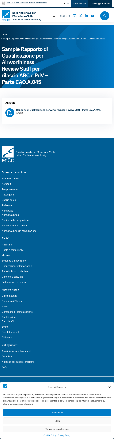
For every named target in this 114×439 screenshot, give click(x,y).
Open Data (7, 356)
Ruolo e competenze (13, 250)
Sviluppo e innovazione (14, 260)
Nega (57, 421)
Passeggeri (8, 194)
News (5, 306)
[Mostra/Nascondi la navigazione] (54, 16)
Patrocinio (7, 244)
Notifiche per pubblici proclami (18, 362)
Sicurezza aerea (10, 178)
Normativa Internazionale (15, 225)
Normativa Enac (10, 215)
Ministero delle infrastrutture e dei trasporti (27, 2)
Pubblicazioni (9, 317)
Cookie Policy (49, 435)
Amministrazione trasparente (17, 351)
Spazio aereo (9, 200)
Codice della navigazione (15, 220)
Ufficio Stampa (9, 296)
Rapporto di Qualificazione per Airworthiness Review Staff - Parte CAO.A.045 (58, 109)
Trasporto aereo (10, 189)
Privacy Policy (64, 435)
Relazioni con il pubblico (15, 271)
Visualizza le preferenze (57, 429)
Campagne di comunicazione (17, 312)
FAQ (4, 367)
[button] (109, 387)
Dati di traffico (9, 321)
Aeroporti (6, 184)
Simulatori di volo (11, 332)
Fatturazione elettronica (14, 282)
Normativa (7, 210)
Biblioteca (7, 337)
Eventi (5, 326)
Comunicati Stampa (12, 301)
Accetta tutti (57, 412)
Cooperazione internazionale (17, 266)
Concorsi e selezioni (12, 277)
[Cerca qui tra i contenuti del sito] (103, 15)
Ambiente (7, 205)
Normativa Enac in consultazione (19, 231)
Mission (6, 255)
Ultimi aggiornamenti (100, 3)
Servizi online (79, 3)
